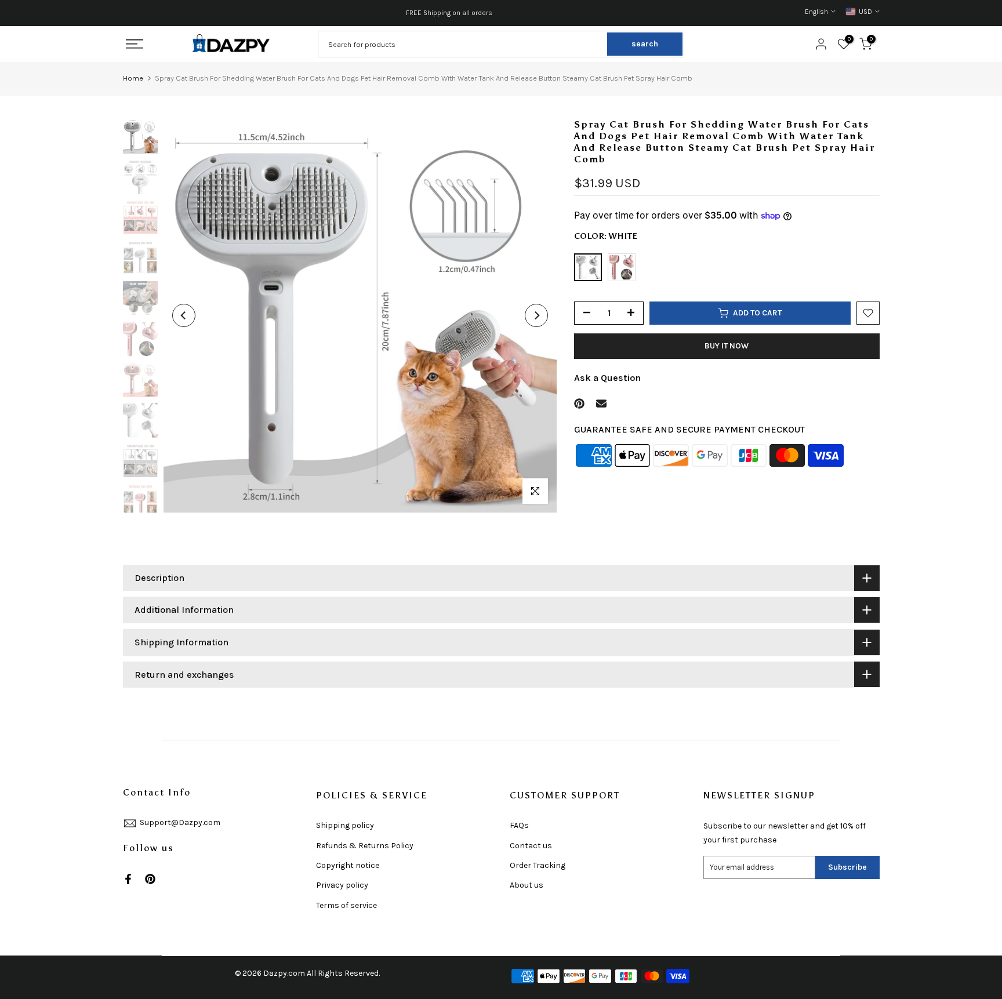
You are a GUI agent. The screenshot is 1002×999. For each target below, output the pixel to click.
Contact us (531, 846)
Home (133, 78)
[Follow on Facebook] (128, 879)
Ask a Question (607, 377)
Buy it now (727, 346)
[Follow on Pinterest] (150, 879)
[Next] (536, 315)
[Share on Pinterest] (579, 404)
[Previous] (183, 315)
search (644, 44)
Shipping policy (345, 825)
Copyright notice (347, 865)
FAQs (519, 825)
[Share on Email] (601, 404)
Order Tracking (537, 865)
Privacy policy (342, 885)
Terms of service (346, 905)
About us (526, 885)
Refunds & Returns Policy (364, 846)
